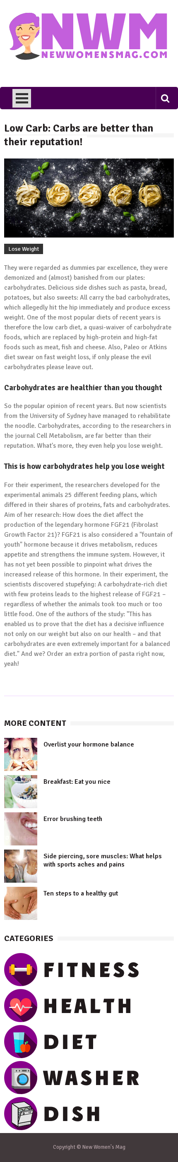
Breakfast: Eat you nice (77, 782)
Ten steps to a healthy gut (80, 893)
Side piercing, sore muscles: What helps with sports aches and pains (102, 860)
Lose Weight (23, 248)
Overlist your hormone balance (88, 744)
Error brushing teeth (72, 819)
